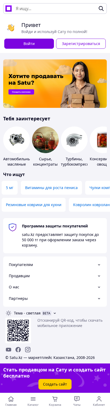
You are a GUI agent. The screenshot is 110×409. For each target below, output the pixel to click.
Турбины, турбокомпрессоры (78, 161)
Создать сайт (55, 384)
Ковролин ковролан (91, 204)
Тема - (27, 313)
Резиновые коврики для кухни (33, 204)
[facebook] (18, 349)
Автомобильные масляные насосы (18, 164)
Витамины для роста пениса (51, 187)
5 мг (9, 187)
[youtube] (8, 349)
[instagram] (28, 349)
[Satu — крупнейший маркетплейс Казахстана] (8, 8)
